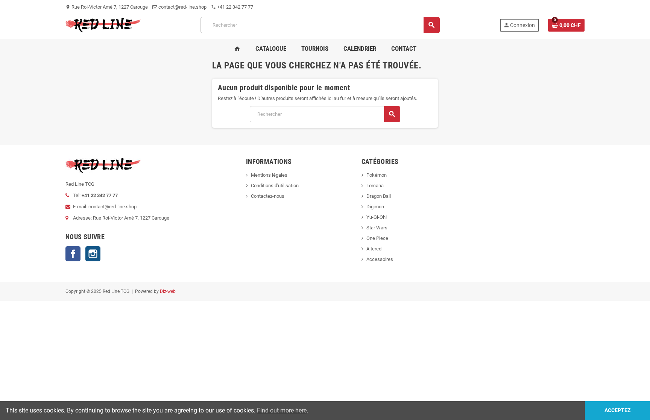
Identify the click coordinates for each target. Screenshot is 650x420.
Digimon (375, 206)
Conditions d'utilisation (275, 185)
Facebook (72, 253)
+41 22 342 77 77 (232, 7)
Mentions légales (269, 175)
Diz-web (168, 291)
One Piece (377, 238)
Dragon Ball (378, 196)
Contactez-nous (267, 196)
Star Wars (376, 227)
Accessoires (379, 259)
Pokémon (376, 175)
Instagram (92, 253)
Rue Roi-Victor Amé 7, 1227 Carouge (106, 7)
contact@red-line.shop (182, 7)
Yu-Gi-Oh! (376, 217)
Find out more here (282, 410)
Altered (373, 249)
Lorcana (375, 185)
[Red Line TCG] (103, 24)
